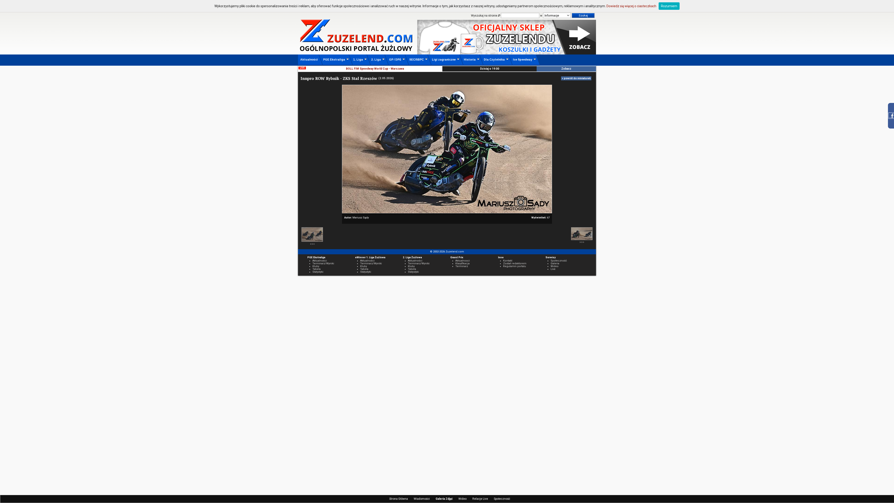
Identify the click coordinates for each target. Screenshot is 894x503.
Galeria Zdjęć (444, 498)
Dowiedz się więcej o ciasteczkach (631, 6)
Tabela (316, 269)
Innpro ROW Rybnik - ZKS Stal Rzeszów (339, 78)
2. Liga (376, 59)
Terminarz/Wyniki (323, 263)
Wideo (462, 498)
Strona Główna (398, 498)
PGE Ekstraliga (334, 59)
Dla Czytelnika (494, 59)
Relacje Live (480, 498)
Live (553, 269)
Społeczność (502, 498)
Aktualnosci (462, 260)
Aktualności (309, 59)
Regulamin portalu (514, 266)
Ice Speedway (522, 59)
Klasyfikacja (462, 263)
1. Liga (358, 59)
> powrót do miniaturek (576, 78)
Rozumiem (669, 6)
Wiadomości (422, 498)
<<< (312, 243)
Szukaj (583, 15)
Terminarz (461, 266)
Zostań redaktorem (514, 263)
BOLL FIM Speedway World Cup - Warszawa (375, 68)
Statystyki (317, 271)
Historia (470, 59)
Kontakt (507, 260)
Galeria (555, 263)
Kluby (315, 266)
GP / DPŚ (395, 59)
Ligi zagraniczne (444, 59)
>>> (581, 242)
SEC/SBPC (416, 59)
